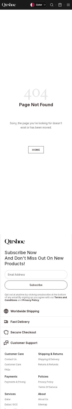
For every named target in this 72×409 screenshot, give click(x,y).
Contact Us (11, 359)
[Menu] (68, 5)
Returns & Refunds (48, 364)
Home (36, 149)
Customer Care (13, 364)
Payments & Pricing (15, 382)
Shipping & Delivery (48, 359)
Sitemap (42, 404)
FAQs (7, 370)
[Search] (52, 5)
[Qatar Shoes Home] (9, 5)
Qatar (8, 399)
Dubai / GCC (11, 404)
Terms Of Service (47, 387)
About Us (43, 399)
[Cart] (60, 5)
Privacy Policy (30, 300)
